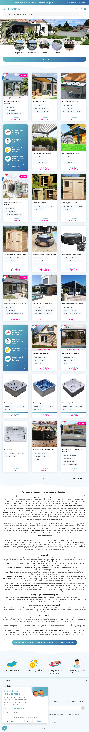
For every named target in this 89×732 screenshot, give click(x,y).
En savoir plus (16, 166)
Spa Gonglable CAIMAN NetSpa (43, 449)
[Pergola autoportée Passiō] (74, 338)
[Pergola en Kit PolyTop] (74, 86)
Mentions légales (80, 728)
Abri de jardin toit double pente (15, 254)
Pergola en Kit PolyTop (70, 101)
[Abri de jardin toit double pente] (15, 239)
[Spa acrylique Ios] (15, 434)
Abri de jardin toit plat (69, 203)
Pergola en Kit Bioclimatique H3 (44, 153)
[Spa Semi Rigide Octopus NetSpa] (44, 239)
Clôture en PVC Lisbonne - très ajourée (72, 450)
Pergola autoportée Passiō (71, 353)
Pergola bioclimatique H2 (70, 153)
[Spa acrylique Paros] (15, 387)
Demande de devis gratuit (76, 3)
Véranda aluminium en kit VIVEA (15, 304)
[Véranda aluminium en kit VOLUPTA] (15, 187)
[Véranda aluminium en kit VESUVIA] (15, 86)
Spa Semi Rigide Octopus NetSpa (44, 254)
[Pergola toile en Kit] (44, 86)
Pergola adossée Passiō (41, 353)
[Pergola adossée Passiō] (44, 338)
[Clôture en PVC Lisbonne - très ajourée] (74, 434)
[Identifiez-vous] (77, 9)
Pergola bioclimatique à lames (72, 304)
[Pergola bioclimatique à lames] (74, 288)
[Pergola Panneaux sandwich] (44, 288)
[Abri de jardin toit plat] (74, 187)
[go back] (35, 23)
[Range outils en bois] (44, 187)
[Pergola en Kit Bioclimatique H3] (44, 137)
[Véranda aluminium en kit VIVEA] (15, 288)
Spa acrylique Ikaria (39, 403)
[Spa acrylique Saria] (74, 387)
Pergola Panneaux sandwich (42, 304)
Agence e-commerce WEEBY (59, 728)
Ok (83, 708)
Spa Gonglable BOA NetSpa (71, 254)
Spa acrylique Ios (10, 449)
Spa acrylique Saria (68, 403)
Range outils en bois (40, 203)
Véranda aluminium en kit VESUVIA (12, 102)
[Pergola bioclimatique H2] (74, 137)
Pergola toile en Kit (39, 101)
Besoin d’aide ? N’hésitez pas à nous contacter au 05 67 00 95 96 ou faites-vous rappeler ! (44, 642)
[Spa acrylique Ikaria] (44, 387)
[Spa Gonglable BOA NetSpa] (74, 239)
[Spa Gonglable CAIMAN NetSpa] (44, 434)
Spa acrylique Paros (11, 403)
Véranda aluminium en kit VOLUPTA (12, 203)
